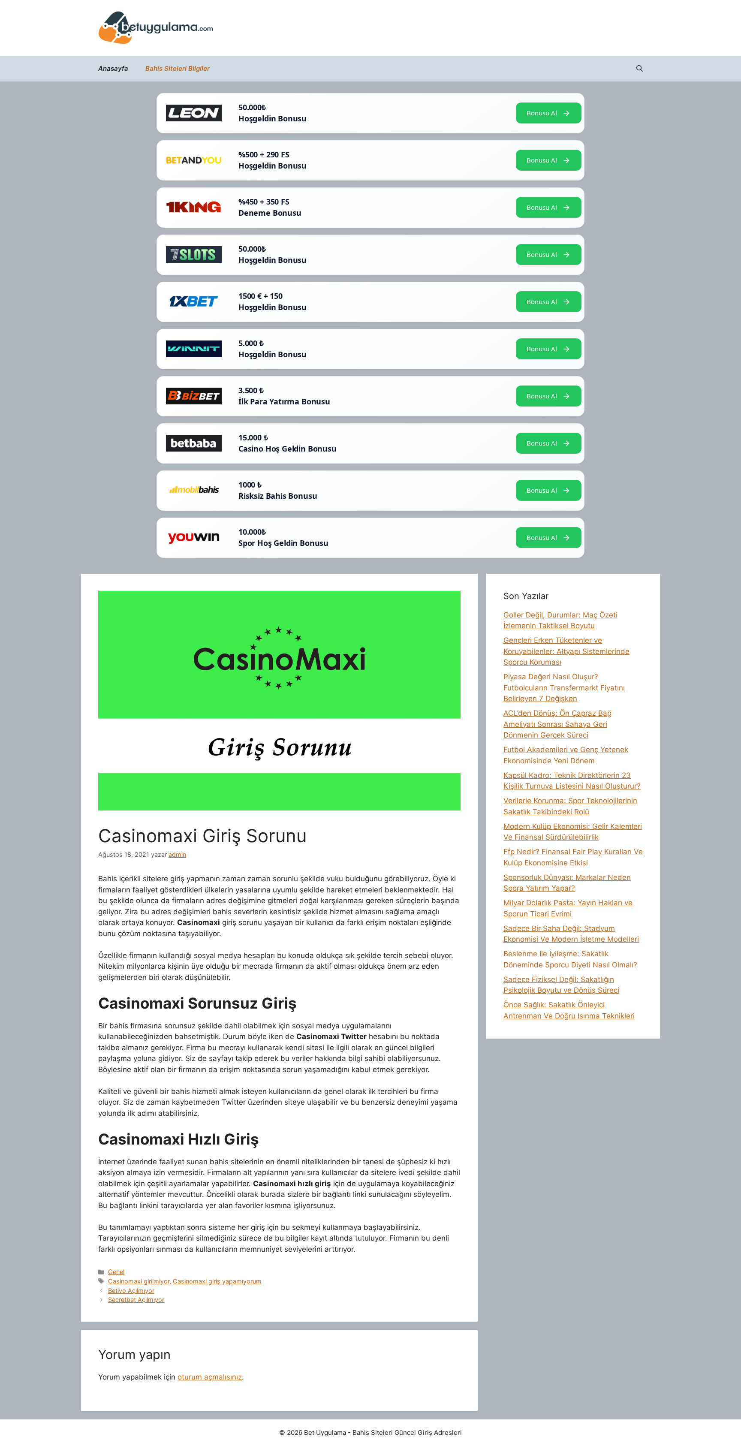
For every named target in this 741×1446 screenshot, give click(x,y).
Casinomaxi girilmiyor (138, 1281)
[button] (639, 68)
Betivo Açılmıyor (131, 1290)
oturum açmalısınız (210, 1377)
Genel (116, 1271)
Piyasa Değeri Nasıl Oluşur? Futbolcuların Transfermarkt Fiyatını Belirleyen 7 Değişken (564, 687)
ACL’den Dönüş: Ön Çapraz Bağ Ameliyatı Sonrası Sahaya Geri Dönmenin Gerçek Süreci (557, 724)
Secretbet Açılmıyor (136, 1299)
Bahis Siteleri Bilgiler (177, 68)
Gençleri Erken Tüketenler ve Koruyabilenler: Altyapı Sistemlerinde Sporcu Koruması (566, 651)
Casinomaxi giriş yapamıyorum (217, 1281)
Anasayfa (113, 68)
